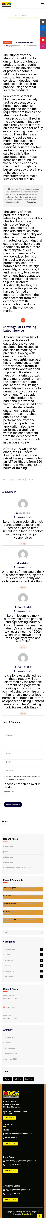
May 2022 (8, 1043)
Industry (25, 15)
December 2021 (11, 1054)
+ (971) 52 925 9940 (13, 1194)
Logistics (30, 480)
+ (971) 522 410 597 (12, 1138)
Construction (23, 949)
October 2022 (10, 1037)
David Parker (24, 513)
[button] (43, 22)
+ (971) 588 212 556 (13, 1165)
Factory (11, 480)
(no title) (6, 852)
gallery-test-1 (8, 862)
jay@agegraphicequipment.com (18, 1190)
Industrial (20, 480)
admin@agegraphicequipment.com (18, 1134)
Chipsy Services (27, 1214)
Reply (23, 544)
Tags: (4, 480)
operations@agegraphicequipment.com (21, 1161)
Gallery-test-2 (8, 857)
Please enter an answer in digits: (22, 785)
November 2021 (11, 1059)
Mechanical (23, 976)
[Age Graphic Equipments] (6, 4)
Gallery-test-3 (8, 847)
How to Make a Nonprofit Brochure (17, 868)
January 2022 (10, 1048)
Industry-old (23, 971)
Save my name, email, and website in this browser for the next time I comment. (23, 778)
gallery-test (23, 960)
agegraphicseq (14, 46)
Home (17, 15)
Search (5, 821)
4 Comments (31, 46)
